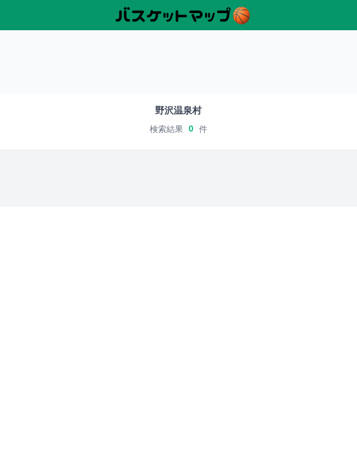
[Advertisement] (178, 65)
